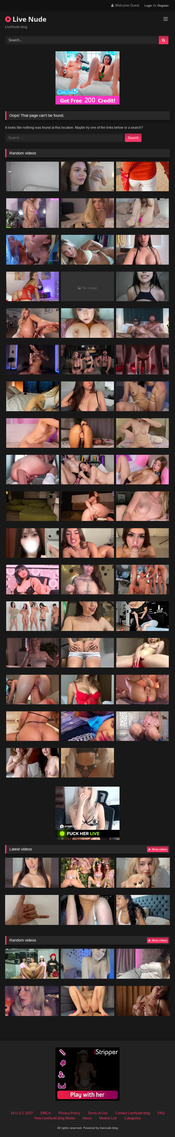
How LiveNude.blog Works (54, 1118)
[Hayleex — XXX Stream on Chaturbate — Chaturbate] (87, 469)
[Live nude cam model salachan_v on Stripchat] (32, 543)
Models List (108, 1118)
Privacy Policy (69, 1113)
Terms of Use (98, 1113)
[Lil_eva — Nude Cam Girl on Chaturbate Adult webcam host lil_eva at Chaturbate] (142, 689)
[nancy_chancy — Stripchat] (143, 873)
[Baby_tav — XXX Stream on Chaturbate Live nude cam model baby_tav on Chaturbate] (32, 213)
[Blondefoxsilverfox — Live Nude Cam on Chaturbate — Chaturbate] (87, 359)
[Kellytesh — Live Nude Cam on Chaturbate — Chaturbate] (142, 433)
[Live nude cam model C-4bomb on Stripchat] (32, 910)
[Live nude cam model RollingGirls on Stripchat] (87, 873)
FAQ (161, 1113)
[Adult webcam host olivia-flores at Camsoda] (87, 964)
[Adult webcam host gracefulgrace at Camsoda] (87, 579)
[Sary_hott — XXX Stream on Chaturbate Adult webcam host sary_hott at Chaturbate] (32, 726)
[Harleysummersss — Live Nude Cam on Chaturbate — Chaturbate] (87, 249)
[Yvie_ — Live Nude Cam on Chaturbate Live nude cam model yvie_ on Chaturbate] (32, 1001)
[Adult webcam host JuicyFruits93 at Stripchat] (87, 689)
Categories (132, 1118)
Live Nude (29, 19)
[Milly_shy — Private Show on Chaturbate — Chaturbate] (32, 249)
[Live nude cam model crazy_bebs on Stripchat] (87, 726)
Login (148, 5)
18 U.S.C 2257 (21, 1113)
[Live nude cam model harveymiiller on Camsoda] (142, 249)
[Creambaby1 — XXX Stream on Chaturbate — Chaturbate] (32, 323)
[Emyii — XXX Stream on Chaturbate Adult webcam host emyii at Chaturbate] (143, 1001)
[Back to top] (161, 1124)
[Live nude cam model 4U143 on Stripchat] (142, 176)
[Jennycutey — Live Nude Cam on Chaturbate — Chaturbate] (87, 616)
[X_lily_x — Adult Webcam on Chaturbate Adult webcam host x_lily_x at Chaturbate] (87, 323)
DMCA (46, 1113)
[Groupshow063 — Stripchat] (87, 910)
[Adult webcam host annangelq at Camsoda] (87, 396)
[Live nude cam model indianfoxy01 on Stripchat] (32, 579)
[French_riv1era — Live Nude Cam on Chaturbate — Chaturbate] (32, 176)
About (87, 1118)
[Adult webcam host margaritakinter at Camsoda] (143, 964)
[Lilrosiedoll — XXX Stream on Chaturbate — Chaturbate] (32, 469)
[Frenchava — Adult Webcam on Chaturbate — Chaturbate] (32, 762)
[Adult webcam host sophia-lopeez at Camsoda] (143, 910)
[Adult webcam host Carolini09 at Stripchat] (32, 873)
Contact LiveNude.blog (132, 1113)
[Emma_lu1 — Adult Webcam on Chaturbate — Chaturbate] (87, 762)
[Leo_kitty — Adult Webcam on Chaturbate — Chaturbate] (87, 1001)
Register (163, 5)
